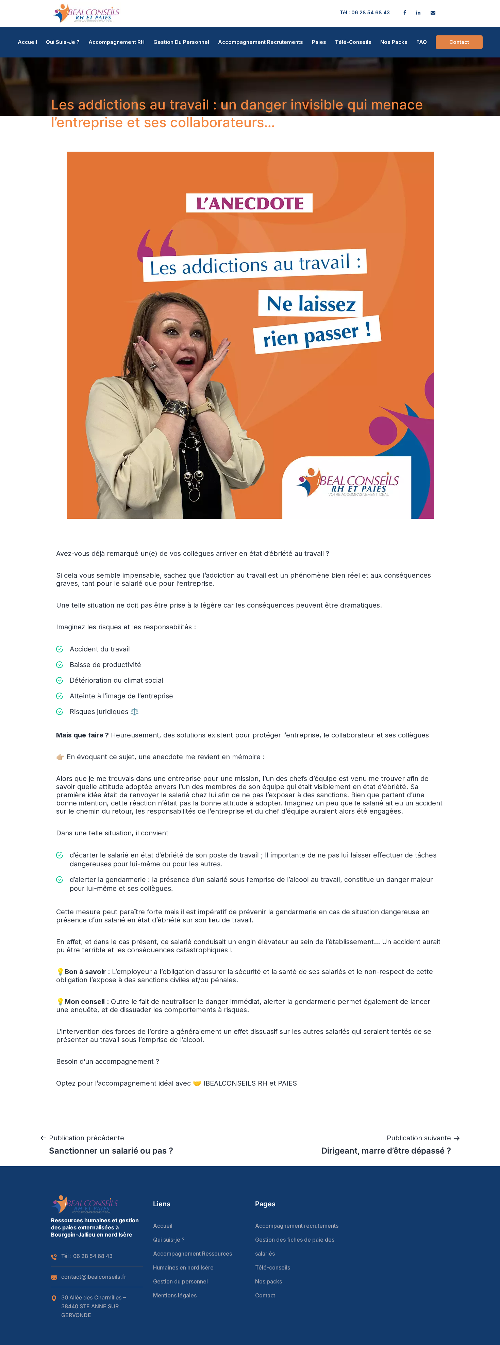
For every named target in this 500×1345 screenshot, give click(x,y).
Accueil (27, 42)
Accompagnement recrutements (260, 42)
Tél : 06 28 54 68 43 (365, 12)
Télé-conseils (353, 42)
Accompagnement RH (116, 42)
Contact (459, 42)
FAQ (421, 42)
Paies (319, 42)
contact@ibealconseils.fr (93, 1276)
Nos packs (393, 42)
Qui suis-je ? (63, 42)
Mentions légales (175, 1295)
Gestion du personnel (181, 42)
